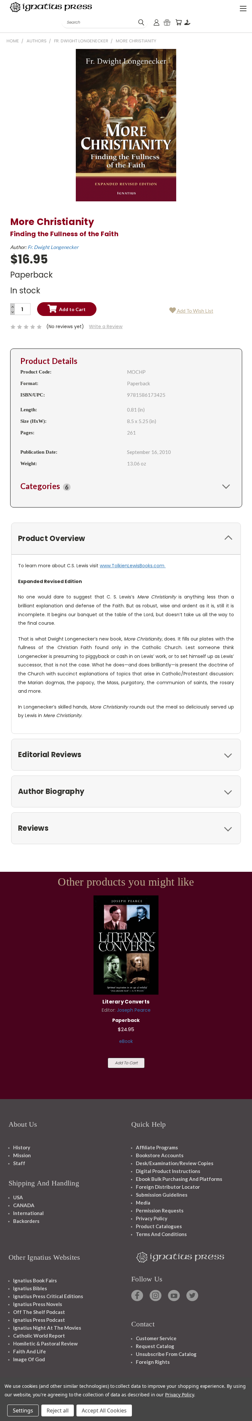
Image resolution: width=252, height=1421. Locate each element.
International (28, 1213)
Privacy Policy (151, 1218)
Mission (22, 1155)
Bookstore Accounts (159, 1155)
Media (143, 1203)
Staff (19, 1163)
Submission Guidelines (161, 1195)
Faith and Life (29, 1351)
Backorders (26, 1221)
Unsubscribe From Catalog (166, 1354)
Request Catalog (155, 1346)
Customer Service (156, 1338)
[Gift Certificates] (167, 22)
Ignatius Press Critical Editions (48, 1296)
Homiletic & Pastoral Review (45, 1343)
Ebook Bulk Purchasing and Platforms (179, 1179)
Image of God (29, 1359)
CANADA (23, 1205)
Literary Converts (126, 1001)
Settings (23, 1410)
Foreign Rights (153, 1362)
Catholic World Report (39, 1336)
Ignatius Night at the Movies (47, 1328)
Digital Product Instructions (168, 1171)
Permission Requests (159, 1210)
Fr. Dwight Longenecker (53, 247)
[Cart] (178, 22)
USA (18, 1197)
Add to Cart (126, 1063)
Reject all (58, 1410)
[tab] (126, 486)
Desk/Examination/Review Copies (174, 1163)
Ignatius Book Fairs (35, 1280)
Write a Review (105, 326)
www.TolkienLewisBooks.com (133, 565)
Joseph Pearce (134, 1010)
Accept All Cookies (104, 1410)
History (21, 1147)
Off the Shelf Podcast (39, 1312)
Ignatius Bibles (30, 1288)
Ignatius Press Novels (37, 1304)
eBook (126, 1041)
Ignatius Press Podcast (39, 1320)
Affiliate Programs (157, 1147)
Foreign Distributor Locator (168, 1187)
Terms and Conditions (161, 1234)
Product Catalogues (159, 1226)
